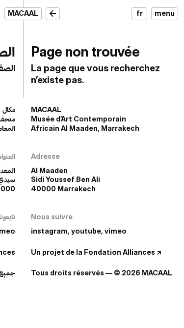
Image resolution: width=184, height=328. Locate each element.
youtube (86, 231)
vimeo (116, 231)
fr (139, 13)
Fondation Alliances (119, 252)
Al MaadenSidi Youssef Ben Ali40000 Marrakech (65, 179)
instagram (49, 231)
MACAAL (23, 13)
